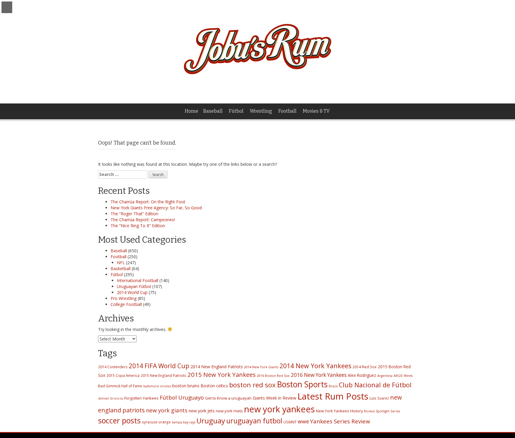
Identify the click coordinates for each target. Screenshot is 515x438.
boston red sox (252, 384)
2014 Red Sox (365, 366)
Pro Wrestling (123, 298)
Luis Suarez (379, 398)
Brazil (333, 386)
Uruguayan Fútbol (134, 286)
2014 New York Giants (261, 367)
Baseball (213, 111)
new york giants (166, 410)
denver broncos (110, 398)
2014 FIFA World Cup (159, 365)
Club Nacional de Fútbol (375, 384)
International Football (137, 280)
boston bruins (185, 386)
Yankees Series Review (340, 421)
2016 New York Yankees (319, 375)
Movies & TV (316, 111)
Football (287, 111)
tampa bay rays (183, 422)
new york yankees (279, 409)
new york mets (229, 411)
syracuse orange (156, 422)
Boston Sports (302, 384)
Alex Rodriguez (362, 375)
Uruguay (210, 420)
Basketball (121, 268)
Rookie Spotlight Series (382, 411)
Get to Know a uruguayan (228, 398)
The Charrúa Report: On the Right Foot (148, 202)
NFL (121, 262)
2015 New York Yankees (221, 374)
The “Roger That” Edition (134, 213)
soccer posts (119, 420)
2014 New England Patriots (216, 366)
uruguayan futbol (254, 420)
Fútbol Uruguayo (182, 397)
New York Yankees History (339, 411)
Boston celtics (214, 386)
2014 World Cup (132, 292)
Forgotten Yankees (141, 398)
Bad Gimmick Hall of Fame (120, 385)
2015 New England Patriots (163, 375)
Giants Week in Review (274, 398)
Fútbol (236, 111)
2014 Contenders (113, 366)
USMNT (290, 422)
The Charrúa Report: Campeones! (143, 219)
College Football (126, 304)
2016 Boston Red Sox (273, 375)
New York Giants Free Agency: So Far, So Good (156, 208)
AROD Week (403, 376)
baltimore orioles (157, 386)
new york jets (202, 411)
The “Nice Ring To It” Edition (138, 225)
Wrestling (261, 111)
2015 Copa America (122, 375)
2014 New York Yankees (315, 365)
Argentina (385, 376)
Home (191, 111)
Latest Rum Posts (332, 396)
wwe (303, 421)
